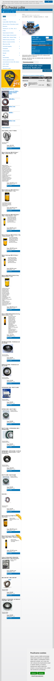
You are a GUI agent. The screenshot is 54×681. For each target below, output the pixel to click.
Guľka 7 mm (12, 106)
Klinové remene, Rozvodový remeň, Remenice (11, 25)
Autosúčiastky (6, 57)
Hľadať (4, 16)
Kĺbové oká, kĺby (6, 44)
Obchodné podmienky (33, 9)
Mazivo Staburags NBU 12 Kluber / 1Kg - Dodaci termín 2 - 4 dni (11, 235)
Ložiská (4, 19)
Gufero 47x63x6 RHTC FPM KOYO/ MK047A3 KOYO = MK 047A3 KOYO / (10, 558)
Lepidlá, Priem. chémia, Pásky (9, 37)
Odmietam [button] (41, 673)
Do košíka (10, 148)
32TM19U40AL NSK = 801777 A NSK (10, 387)
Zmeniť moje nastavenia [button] (37, 676)
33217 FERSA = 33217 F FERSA (9, 130)
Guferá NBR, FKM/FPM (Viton (9, 22)
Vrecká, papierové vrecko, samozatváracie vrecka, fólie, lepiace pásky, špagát (11, 62)
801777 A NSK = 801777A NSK (9, 475)
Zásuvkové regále (7, 68)
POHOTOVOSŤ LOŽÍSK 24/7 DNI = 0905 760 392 (14, 9)
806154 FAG (25, 80)
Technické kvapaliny (7, 46)
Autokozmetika (6, 50)
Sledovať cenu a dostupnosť (38, 41)
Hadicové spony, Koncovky (9, 39)
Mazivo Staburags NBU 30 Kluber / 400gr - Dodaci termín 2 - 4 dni (10, 153)
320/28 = (11, 112)
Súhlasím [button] (34, 673)
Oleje (4, 55)
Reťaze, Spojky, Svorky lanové (9, 35)
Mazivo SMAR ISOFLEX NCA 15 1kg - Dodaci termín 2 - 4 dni (10, 276)
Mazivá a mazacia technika (9, 41)
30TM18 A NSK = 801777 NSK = (9, 409)
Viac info (42, 3)
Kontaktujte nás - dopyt (9, 11)
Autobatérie (5, 48)
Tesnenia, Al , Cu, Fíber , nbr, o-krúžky (10, 29)
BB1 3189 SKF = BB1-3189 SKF (9, 577)
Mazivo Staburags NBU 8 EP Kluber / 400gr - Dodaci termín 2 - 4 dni (10, 215)
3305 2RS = (12, 99)
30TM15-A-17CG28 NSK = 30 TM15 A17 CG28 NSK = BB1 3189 (11, 600)
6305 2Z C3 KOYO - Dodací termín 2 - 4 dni (33, 84)
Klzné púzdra (6, 66)
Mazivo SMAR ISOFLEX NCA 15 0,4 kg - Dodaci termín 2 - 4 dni (11, 314)
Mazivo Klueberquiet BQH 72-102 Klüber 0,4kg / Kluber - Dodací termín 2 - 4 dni (11, 537)
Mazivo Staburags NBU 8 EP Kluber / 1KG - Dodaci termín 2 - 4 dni (10, 190)
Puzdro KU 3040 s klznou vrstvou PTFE (13, 92)
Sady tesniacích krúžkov (8, 32)
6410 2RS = (4, 494)
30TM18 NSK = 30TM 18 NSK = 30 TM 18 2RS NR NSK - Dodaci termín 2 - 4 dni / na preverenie (11, 452)
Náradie (4, 53)
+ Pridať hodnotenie (47, 70)
